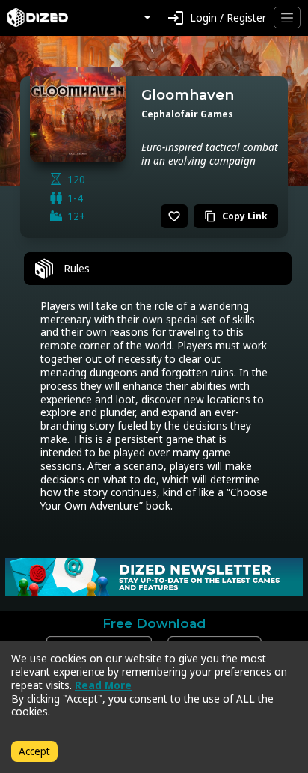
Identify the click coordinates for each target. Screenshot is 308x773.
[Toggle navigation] (287, 17)
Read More (103, 685)
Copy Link (236, 216)
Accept (34, 751)
